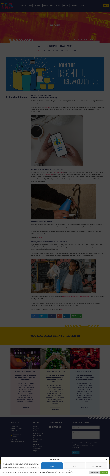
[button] (106, 459)
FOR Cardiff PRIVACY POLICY (9, 473)
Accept (52, 466)
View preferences (96, 466)
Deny (74, 466)
